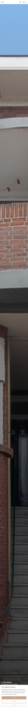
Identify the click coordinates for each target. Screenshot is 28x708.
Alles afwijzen (14, 705)
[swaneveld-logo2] (2, 2)
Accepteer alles (14, 697)
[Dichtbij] (26, 686)
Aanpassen (14, 701)
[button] (20, 2)
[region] (14, 696)
